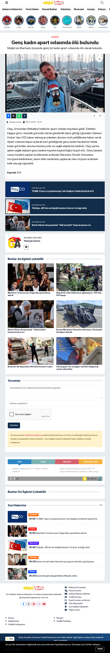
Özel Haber (32, 9)
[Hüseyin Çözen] (14, 243)
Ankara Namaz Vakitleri (79, 594)
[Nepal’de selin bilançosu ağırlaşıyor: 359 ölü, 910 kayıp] (79, 277)
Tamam (100, 649)
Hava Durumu (75, 591)
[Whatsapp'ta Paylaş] (19, 116)
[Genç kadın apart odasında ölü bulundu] (55, 83)
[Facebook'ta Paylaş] (8, 116)
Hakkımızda (13, 621)
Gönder (14, 425)
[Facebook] (23, 604)
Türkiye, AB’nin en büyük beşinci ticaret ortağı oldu (59, 547)
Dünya (102, 9)
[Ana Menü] (6, 3)
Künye (11, 618)
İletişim (60, 618)
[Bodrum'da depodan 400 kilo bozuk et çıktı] (31, 351)
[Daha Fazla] (24, 116)
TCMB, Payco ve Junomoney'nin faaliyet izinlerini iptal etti (63, 519)
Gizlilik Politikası (64, 621)
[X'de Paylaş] (13, 116)
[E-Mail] (26, 247)
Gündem (65, 9)
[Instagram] (39, 604)
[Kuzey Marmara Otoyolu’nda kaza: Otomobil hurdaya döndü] (79, 314)
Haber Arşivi (74, 610)
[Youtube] (44, 604)
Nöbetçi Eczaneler (77, 587)
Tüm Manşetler (76, 603)
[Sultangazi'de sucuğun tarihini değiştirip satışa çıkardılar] (79, 351)
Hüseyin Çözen (15, 122)
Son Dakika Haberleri (78, 607)
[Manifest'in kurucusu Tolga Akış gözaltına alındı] (31, 277)
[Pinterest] (33, 604)
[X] (28, 604)
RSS (11, 639)
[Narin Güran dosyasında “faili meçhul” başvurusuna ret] (31, 314)
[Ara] (102, 3)
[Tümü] (101, 505)
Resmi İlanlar (49, 9)
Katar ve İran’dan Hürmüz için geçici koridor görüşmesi (61, 561)
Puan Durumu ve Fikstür (79, 600)
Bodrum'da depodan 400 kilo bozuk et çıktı (30, 367)
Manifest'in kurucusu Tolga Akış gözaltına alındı (57, 533)
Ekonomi (79, 9)
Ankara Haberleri (12, 9)
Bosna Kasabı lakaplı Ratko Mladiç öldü (53, 576)
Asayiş (91, 9)
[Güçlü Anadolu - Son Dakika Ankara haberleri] (53, 2)
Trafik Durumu (75, 597)
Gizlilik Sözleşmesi (16, 624)
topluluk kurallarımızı (33, 435)
